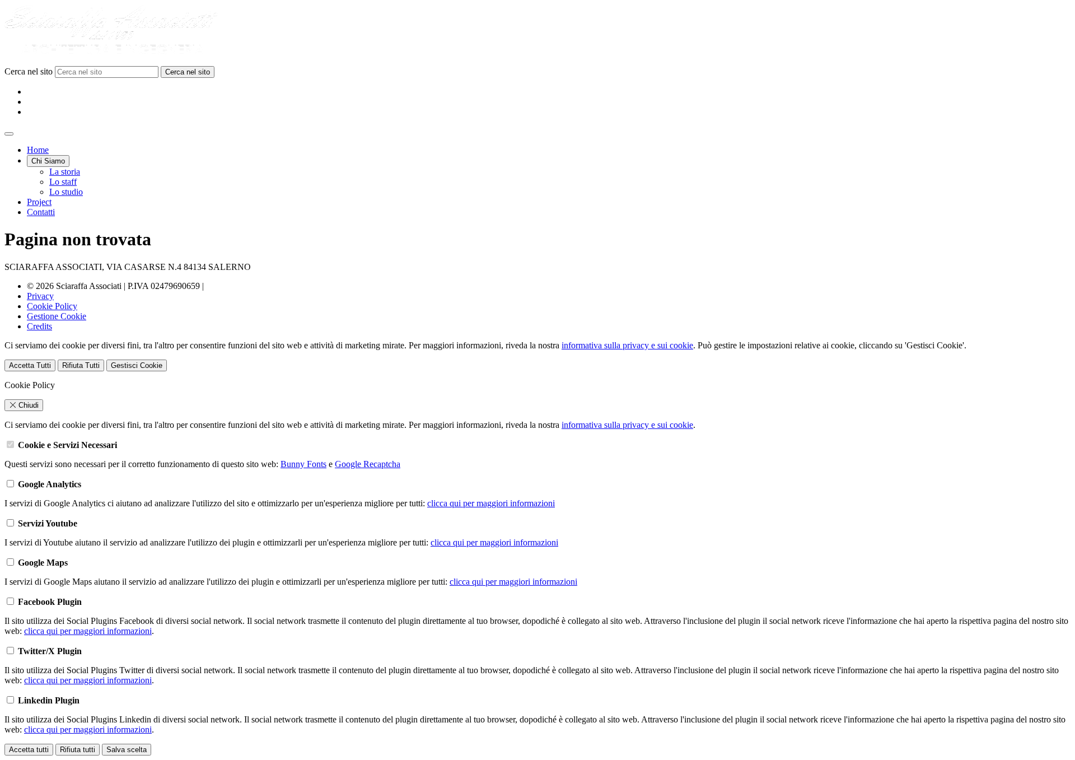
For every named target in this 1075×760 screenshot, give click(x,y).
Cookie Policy (52, 306)
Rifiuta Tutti (81, 365)
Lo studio (66, 192)
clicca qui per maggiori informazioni (491, 503)
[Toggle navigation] (8, 134)
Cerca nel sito (29, 71)
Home (38, 150)
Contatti (41, 212)
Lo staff (63, 181)
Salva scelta (126, 749)
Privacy (40, 296)
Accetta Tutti (30, 365)
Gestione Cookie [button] (56, 316)
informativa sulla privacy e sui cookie (627, 345)
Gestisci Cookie (136, 365)
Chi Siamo (48, 161)
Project (39, 202)
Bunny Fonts (303, 464)
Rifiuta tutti (77, 749)
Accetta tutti (29, 749)
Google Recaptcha (367, 464)
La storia (64, 171)
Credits (39, 326)
